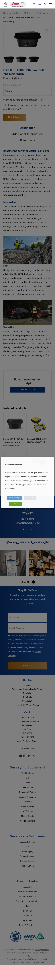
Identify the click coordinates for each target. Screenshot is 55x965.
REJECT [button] (30, 498)
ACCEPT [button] (16, 504)
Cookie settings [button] (14, 498)
